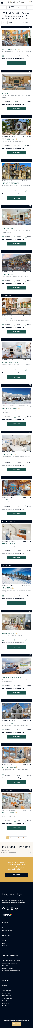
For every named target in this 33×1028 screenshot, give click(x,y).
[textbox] (12, 853)
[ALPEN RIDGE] (16, 576)
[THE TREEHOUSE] (16, 443)
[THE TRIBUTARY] (16, 217)
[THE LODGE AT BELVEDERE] (16, 666)
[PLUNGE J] (16, 82)
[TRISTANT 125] (16, 488)
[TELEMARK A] (16, 306)
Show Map (16, 1023)
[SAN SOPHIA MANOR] (16, 396)
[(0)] (30, 2)
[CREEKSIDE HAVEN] (16, 532)
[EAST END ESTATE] (16, 801)
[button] (4, 37)
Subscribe (16, 874)
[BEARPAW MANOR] (16, 755)
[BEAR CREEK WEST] (16, 622)
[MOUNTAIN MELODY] (16, 38)
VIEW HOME (16, 63)
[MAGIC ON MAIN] (16, 127)
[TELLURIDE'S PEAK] (16, 711)
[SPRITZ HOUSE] (16, 262)
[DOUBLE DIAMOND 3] (16, 350)
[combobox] (12, 853)
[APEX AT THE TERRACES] (16, 171)
